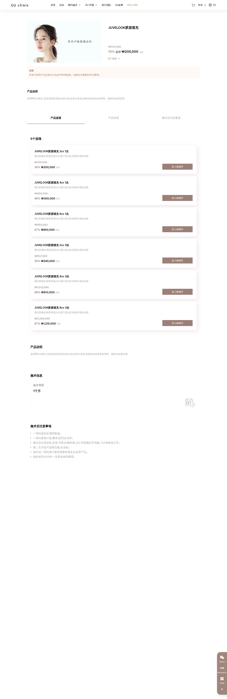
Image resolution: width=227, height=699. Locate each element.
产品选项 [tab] (56, 117)
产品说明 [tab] (113, 117)
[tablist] (113, 118)
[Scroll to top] (222, 689)
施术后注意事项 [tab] (171, 117)
